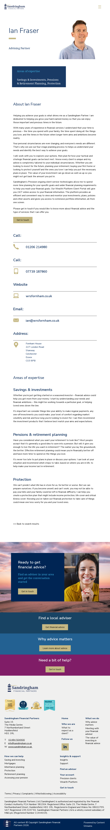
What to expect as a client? (67, 730)
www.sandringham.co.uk (20, 746)
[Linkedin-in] (65, 746)
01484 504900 (16, 739)
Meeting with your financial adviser (92, 731)
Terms (7, 793)
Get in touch (67, 787)
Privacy (16, 793)
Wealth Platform (68, 782)
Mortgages (10, 763)
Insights (64, 759)
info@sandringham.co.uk (20, 743)
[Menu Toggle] (99, 6)
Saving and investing (14, 759)
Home (65, 718)
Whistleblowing (43, 793)
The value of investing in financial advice (92, 740)
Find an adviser (68, 769)
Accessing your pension (16, 777)
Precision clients (68, 778)
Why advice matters (91, 723)
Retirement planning (14, 774)
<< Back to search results (26, 523)
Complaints (27, 793)
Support (64, 763)
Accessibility (59, 793)
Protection (9, 770)
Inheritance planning (14, 767)
